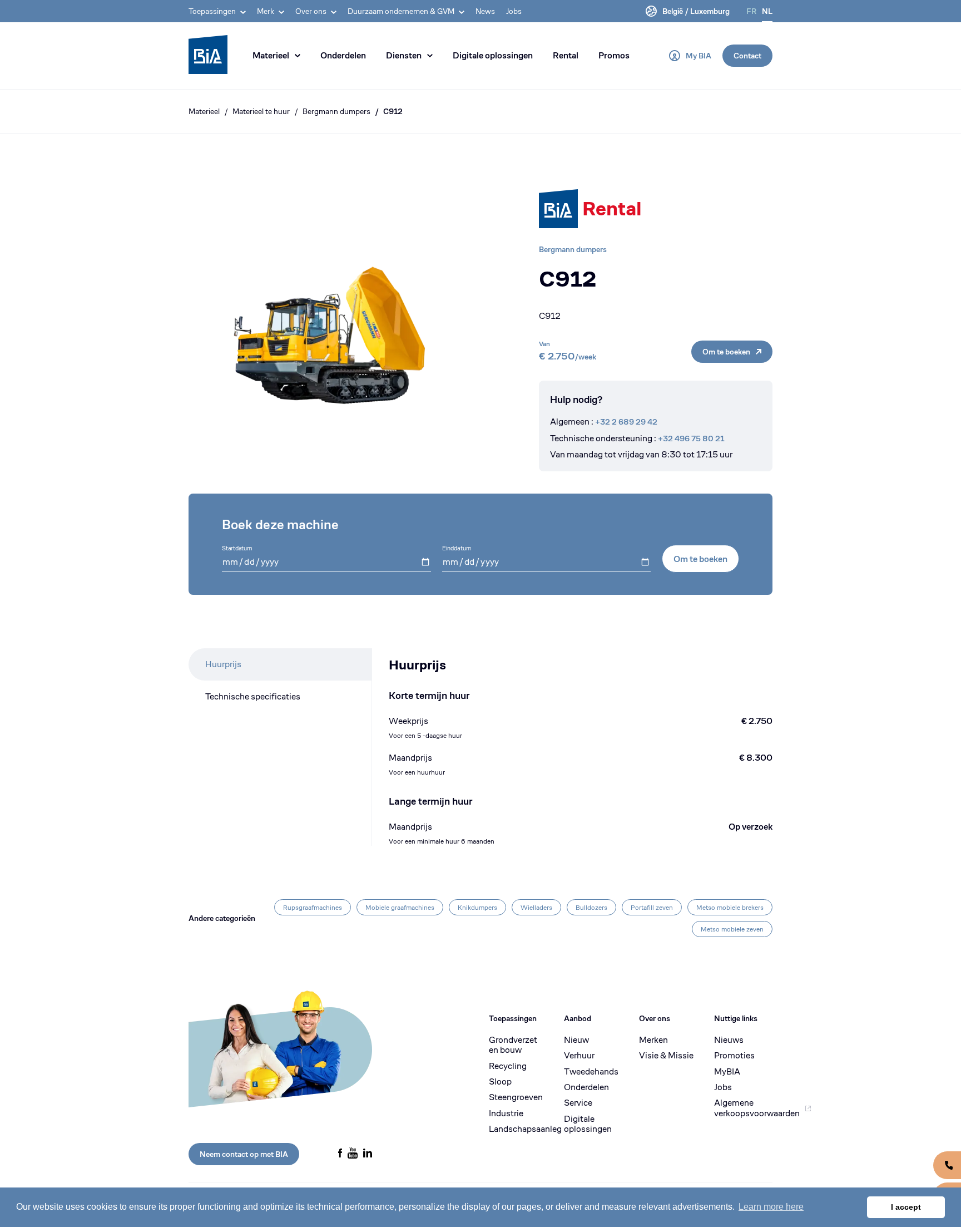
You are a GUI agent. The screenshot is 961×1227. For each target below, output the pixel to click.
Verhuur (579, 1056)
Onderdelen (343, 55)
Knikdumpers (477, 907)
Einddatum (456, 548)
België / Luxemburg (696, 11)
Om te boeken (726, 352)
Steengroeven (516, 1097)
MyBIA (727, 1072)
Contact (747, 56)
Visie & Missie (666, 1056)
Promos (614, 55)
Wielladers (536, 907)
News (485, 11)
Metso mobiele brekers (730, 907)
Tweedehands (591, 1072)
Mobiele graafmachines (399, 907)
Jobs (514, 11)
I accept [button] (906, 1207)
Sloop (500, 1082)
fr (751, 11)
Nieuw (576, 1040)
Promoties (734, 1056)
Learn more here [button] (771, 1206)
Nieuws (729, 1040)
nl (767, 11)
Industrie (506, 1113)
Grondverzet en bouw (513, 1045)
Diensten (404, 55)
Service (578, 1103)
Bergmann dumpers (336, 111)
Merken (653, 1040)
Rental (565, 55)
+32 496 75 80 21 (691, 438)
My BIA (698, 56)
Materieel (270, 55)
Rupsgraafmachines (312, 907)
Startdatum (237, 548)
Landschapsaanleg (518, 1129)
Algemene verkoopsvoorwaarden (743, 1108)
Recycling (508, 1066)
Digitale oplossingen (493, 55)
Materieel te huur (261, 111)
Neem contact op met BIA (244, 1154)
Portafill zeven (652, 907)
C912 (393, 111)
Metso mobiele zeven (732, 929)
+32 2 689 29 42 (626, 422)
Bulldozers (591, 907)
